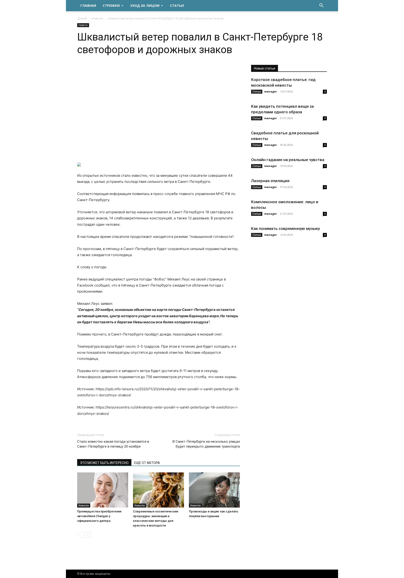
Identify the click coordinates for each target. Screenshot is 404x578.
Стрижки (111, 5)
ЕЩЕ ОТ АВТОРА (147, 463)
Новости (97, 18)
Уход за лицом (144, 5)
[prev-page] (80, 535)
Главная (88, 5)
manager (270, 91)
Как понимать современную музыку (285, 228)
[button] (321, 6)
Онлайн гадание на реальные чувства (287, 159)
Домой (82, 18)
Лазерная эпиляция (270, 180)
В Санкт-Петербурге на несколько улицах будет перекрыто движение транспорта (206, 444)
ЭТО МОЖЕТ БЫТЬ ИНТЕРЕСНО (104, 463)
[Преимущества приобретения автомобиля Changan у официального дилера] (102, 490)
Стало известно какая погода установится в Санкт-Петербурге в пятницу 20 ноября (113, 444)
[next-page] (87, 535)
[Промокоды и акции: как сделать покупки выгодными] (214, 490)
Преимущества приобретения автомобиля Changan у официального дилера (99, 516)
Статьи (177, 5)
